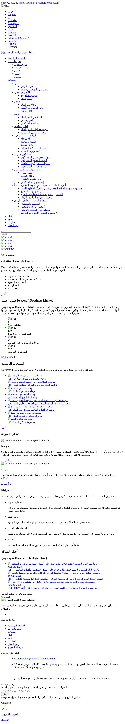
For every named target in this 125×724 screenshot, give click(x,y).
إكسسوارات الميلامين (32, 182)
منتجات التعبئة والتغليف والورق (31, 200)
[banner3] (6, 243)
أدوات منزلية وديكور (25, 135)
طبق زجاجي (27, 120)
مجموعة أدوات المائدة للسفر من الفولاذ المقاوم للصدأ (41, 403)
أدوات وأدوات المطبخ (32, 191)
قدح (16, 83)
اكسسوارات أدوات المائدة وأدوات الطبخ (42, 194)
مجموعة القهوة (29, 95)
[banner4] (6, 246)
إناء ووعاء (26, 138)
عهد (10, 219)
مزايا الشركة (21, 67)
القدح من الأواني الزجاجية (34, 89)
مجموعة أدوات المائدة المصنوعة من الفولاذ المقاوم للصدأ (51, 188)
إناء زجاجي (26, 110)
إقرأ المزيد (6, 460)
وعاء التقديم (27, 175)
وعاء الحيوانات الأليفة (32, 107)
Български (13, 23)
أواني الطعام (21, 126)
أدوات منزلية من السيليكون (35, 157)
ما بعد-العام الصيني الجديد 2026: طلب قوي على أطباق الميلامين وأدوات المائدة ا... (56, 569)
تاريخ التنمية (20, 64)
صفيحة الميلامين (30, 123)
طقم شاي (26, 98)
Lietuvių (12, 44)
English (12, 14)
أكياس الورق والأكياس (33, 206)
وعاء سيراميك (28, 104)
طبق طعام (26, 172)
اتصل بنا (12, 222)
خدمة (17, 73)
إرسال (5, 694)
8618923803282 (9, 2)
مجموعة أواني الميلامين (33, 132)
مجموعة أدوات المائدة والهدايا (36, 197)
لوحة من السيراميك (31, 117)
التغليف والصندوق (30, 203)
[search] (2, 231)
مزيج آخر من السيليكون (33, 166)
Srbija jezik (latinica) (18, 38)
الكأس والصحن (22, 92)
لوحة (17, 114)
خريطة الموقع (15, 647)
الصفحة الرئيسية (17, 58)
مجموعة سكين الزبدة (24, 422)
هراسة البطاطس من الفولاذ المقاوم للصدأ (35, 384)
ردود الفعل (13, 225)
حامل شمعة (27, 144)
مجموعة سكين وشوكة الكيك (28, 415)
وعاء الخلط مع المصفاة (25, 397)
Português (13, 41)
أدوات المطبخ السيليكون (34, 160)
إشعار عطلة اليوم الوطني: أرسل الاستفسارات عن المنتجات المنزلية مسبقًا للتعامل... (58, 578)
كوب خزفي (27, 86)
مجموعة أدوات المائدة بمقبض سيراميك (33, 409)
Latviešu (12, 20)
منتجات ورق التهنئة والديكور (36, 209)
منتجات (12, 79)
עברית (11, 29)
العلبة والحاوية (28, 141)
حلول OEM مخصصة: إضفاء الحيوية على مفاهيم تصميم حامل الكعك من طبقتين (52, 588)
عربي (11, 11)
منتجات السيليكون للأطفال (35, 163)
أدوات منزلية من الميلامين (28, 169)
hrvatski (12, 35)
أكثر (3, 294)
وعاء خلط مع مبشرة (24, 391)
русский (12, 26)
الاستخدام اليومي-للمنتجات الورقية (39, 213)
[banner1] (6, 237)
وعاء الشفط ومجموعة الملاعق (29, 378)
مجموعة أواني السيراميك (34, 129)
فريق (17, 70)
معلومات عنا (14, 61)
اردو (10, 17)
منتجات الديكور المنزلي (33, 148)
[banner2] (6, 240)
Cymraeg (12, 46)
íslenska (12, 32)
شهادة (17, 76)
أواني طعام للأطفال (31, 178)
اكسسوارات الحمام (31, 151)
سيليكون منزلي (22, 154)
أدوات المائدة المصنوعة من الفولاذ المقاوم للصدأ (40, 185)
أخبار (10, 216)
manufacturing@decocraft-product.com (39, 2)
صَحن (17, 101)
